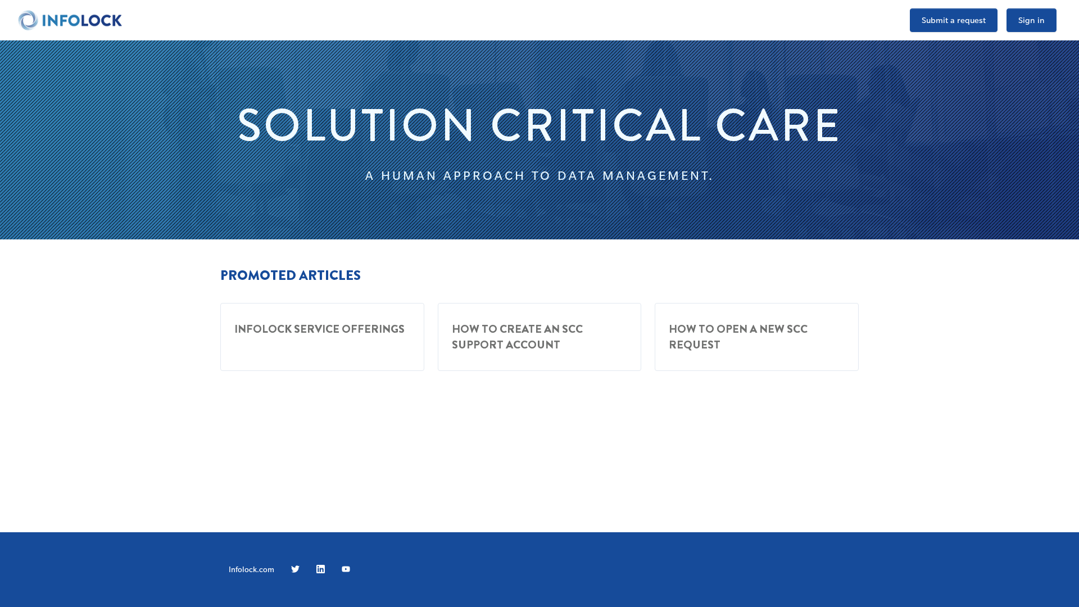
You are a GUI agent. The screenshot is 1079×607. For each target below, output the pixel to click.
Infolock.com (251, 569)
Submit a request (954, 20)
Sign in (1031, 20)
